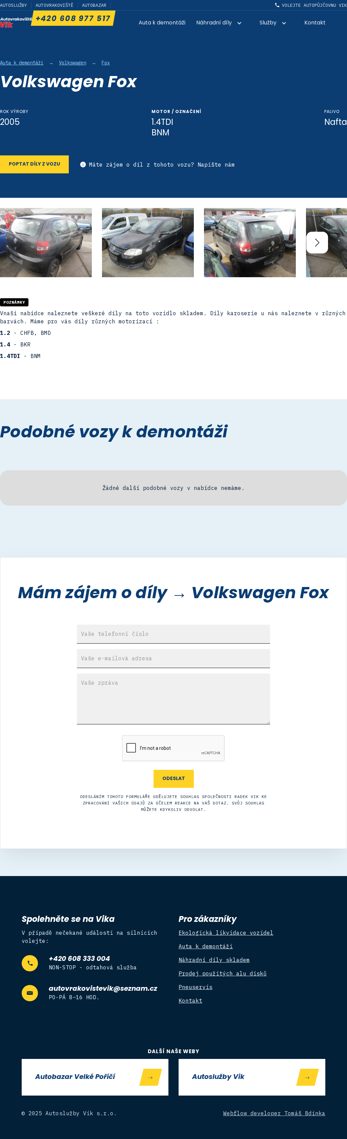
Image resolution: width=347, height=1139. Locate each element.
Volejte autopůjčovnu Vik (314, 5)
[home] (16, 22)
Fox (106, 63)
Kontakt (315, 23)
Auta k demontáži (162, 23)
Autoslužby (13, 5)
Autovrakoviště (55, 5)
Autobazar (94, 5)
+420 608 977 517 (73, 19)
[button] (222, 24)
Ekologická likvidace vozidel (226, 932)
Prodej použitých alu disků (223, 973)
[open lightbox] (46, 242)
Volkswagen (72, 63)
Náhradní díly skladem (214, 959)
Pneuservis (195, 987)
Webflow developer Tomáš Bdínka (274, 1113)
